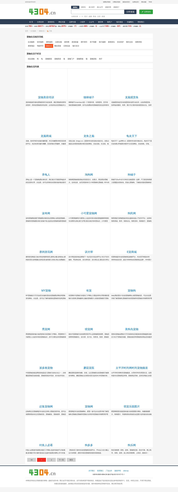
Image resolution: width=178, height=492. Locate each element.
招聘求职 (138, 42)
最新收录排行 (126, 2)
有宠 (89, 290)
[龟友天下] (132, 108)
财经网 (66, 42)
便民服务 (49, 42)
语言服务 (40, 42)
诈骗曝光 (130, 22)
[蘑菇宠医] (89, 340)
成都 (90, 16)
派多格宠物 (46, 367)
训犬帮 (89, 252)
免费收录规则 (106, 2)
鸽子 (100, 59)
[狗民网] (132, 185)
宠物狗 (132, 290)
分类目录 (74, 16)
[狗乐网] (132, 417)
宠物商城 (80, 59)
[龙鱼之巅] (89, 108)
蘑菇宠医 (89, 367)
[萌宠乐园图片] (132, 379)
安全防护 (120, 42)
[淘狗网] (89, 147)
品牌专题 (72, 22)
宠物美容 (57, 59)
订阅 (50, 31)
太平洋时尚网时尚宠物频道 (132, 367)
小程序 (82, 22)
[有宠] (89, 263)
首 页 (31, 22)
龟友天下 (131, 136)
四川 (86, 16)
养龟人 (46, 174)
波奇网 (46, 213)
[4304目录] (43, 11)
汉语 (99, 16)
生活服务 (33, 31)
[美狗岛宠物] (132, 301)
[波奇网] (46, 185)
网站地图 (143, 2)
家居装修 (75, 42)
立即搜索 (130, 12)
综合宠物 (31, 59)
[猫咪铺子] (89, 69)
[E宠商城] (132, 224)
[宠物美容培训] (46, 69)
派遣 (103, 16)
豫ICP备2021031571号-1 (116, 474)
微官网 (100, 22)
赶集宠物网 (46, 406)
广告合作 (109, 470)
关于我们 (92, 470)
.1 (79, 16)
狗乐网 (132, 445)
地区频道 (119, 22)
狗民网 (132, 213)
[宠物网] (89, 379)
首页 (26, 31)
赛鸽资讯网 (46, 252)
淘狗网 (89, 174)
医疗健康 (102, 42)
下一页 (61, 460)
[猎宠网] (89, 301)
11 (82, 16)
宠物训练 (93, 59)
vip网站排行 (135, 2)
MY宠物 (46, 290)
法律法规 (58, 42)
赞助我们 (141, 22)
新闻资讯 (51, 22)
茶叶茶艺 (84, 42)
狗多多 (89, 445)
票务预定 (31, 46)
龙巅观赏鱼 (131, 97)
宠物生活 (41, 31)
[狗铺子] (132, 147)
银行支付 (76, 46)
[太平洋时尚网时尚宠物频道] (132, 340)
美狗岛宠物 (131, 329)
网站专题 (62, 22)
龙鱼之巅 (89, 136)
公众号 (91, 22)
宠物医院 (48, 59)
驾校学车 (40, 46)
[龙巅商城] (46, 108)
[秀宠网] (46, 301)
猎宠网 (89, 329)
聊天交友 (129, 42)
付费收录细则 (116, 2)
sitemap (126, 470)
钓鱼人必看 (46, 445)
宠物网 (89, 406)
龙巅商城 (46, 136)
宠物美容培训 (46, 97)
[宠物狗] (132, 263)
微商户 (109, 22)
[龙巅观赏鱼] (132, 69)
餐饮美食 (57, 46)
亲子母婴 (93, 42)
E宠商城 (132, 252)
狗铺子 (132, 174)
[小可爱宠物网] (89, 185)
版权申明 (118, 470)
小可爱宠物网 (89, 213)
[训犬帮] (89, 224)
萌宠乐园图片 (132, 406)
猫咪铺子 (89, 97)
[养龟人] (46, 147)
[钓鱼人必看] (46, 417)
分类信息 (66, 46)
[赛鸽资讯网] (46, 224)
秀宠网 (46, 329)
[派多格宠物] (46, 340)
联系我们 (100, 470)
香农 (94, 16)
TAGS (150, 2)
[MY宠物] (46, 263)
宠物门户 (71, 59)
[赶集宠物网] (46, 379)
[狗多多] (89, 417)
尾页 (71, 460)
